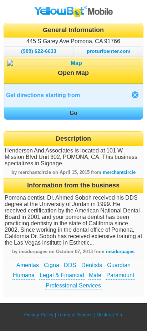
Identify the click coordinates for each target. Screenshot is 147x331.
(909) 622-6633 (38, 51)
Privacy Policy (39, 314)
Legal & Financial (62, 275)
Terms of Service (75, 314)
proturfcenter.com (108, 51)
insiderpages (120, 251)
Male (95, 275)
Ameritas (27, 265)
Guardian (119, 265)
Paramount (120, 275)
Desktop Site (110, 314)
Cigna (51, 265)
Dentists (91, 265)
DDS (70, 265)
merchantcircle (119, 172)
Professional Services (73, 285)
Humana (24, 275)
